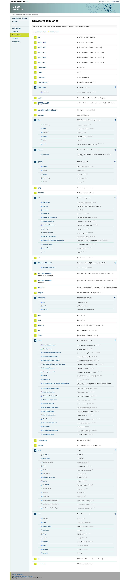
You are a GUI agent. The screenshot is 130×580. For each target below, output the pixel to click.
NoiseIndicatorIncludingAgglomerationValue (56, 383)
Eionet (20, 14)
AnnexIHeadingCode (49, 267)
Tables (14, 25)
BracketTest (46, 458)
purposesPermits (48, 232)
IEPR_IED (41, 287)
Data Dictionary (27, 14)
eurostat (41, 115)
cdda (40, 72)
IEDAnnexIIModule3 (45, 273)
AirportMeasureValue (49, 345)
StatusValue (46, 426)
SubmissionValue (48, 434)
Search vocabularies (40, 31)
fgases (40, 150)
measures (46, 213)
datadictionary (43, 82)
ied (39, 258)
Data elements (16, 28)
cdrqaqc (45, 206)
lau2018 (41, 325)
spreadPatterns (47, 248)
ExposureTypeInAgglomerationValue (54, 364)
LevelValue (46, 379)
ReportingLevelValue (49, 415)
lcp (39, 330)
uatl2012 (45, 309)
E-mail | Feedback (17, 574)
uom (39, 514)
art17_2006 (42, 52)
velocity (45, 549)
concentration (47, 526)
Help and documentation (19, 18)
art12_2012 (42, 42)
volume (45, 553)
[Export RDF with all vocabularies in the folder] (115, 87)
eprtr (39, 98)
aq (39, 37)
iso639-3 (45, 375)
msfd (40, 335)
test (39, 450)
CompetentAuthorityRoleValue (52, 352)
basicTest (46, 455)
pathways (46, 229)
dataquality (42, 87)
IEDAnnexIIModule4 (45, 280)
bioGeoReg (46, 202)
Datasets (15, 21)
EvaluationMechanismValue (51, 360)
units (44, 252)
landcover (41, 297)
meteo (45, 537)
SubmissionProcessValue (50, 430)
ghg (39, 188)
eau (44, 466)
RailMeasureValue (48, 411)
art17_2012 (42, 57)
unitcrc (45, 144)
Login (102, 1)
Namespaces (16, 41)
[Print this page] (106, 1)
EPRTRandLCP (43, 103)
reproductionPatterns (49, 236)
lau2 (39, 320)
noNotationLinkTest (49, 477)
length (45, 534)
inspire (40, 293)
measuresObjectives (49, 225)
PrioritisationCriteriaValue (50, 407)
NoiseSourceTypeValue (50, 399)
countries (46, 154)
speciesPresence (48, 244)
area (44, 522)
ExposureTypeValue (49, 368)
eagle (44, 306)
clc (44, 302)
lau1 (39, 315)
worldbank (42, 564)
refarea (45, 136)
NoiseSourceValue (48, 403)
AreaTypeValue (47, 349)
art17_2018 (42, 62)
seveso (40, 445)
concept (45, 166)
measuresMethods (48, 221)
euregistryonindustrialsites (47, 110)
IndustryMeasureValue (49, 372)
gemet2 (40, 162)
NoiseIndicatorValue (49, 392)
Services (15, 38)
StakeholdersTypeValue (50, 422)
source (45, 174)
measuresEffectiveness (50, 217)
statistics (45, 541)
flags (44, 128)
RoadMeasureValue (48, 419)
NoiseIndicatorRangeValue (51, 388)
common (41, 77)
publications (42, 440)
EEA (20, 1)
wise (39, 559)
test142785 (46, 485)
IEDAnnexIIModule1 (45, 263)
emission (46, 530)
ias (39, 198)
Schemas (15, 31)
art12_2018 (42, 47)
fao (39, 120)
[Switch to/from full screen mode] (108, 1)
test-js (45, 481)
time (44, 545)
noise (40, 340)
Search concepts (54, 31)
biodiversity (42, 67)
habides (41, 193)
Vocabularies (16, 35)
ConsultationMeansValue (50, 356)
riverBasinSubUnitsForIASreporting (53, 240)
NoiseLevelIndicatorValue (50, 396)
